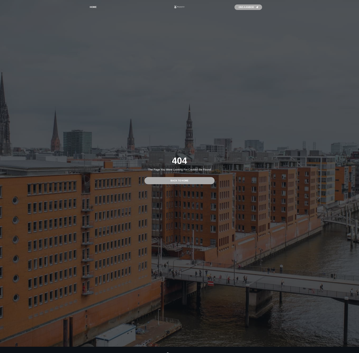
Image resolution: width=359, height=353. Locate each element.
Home (93, 7)
